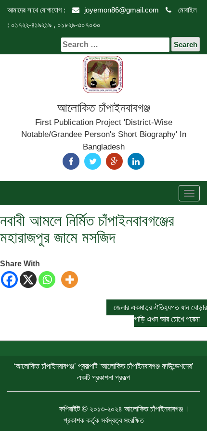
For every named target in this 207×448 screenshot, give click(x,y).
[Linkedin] (136, 161)
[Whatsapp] (47, 279)
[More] (69, 279)
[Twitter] (92, 161)
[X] (28, 279)
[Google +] (114, 161)
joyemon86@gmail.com (121, 10)
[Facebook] (71, 161)
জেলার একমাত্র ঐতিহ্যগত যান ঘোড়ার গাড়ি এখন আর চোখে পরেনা (160, 313)
